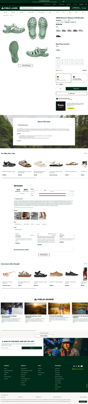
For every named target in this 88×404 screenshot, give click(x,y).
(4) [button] (70, 20)
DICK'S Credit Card (47, 4)
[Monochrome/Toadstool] (69, 30)
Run (70, 12)
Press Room (6, 378)
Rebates (39, 370)
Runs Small (32, 191)
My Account (23, 376)
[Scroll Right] (72, 239)
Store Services (23, 374)
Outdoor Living (41, 12)
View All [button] (85, 153)
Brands (5, 12)
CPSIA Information (58, 380)
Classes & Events (61, 4)
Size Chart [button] (84, 70)
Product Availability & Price (59, 378)
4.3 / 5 (73, 193)
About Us (5, 368)
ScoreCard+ (54, 4)
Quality (32, 195)
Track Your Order (24, 380)
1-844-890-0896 (63, 399)
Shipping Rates (57, 374)
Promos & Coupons (41, 372)
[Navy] (75, 30)
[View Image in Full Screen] (13, 28)
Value (32, 193)
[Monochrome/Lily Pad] (64, 30)
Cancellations (57, 372)
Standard (52, 191)
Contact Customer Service (25, 378)
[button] (25, 65)
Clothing (13, 12)
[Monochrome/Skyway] (58, 50)
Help (86, 4)
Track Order (81, 4)
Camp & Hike (31, 12)
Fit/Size (32, 189)
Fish (64, 12)
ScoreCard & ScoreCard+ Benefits (26, 370)
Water (50, 12)
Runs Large (72, 191)
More (76, 12)
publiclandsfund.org (67, 401)
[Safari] (80, 30)
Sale (83, 12)
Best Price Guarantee (58, 376)
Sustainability (6, 372)
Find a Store (75, 4)
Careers (5, 374)
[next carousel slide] (62, 1)
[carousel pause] (63, 1)
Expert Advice (68, 4)
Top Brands (40, 374)
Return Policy (57, 370)
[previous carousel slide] (25, 1)
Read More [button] (19, 140)
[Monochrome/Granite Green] (58, 30)
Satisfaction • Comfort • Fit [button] (70, 21)
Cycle (57, 12)
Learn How (70, 99)
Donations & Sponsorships (8, 370)
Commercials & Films (7, 376)
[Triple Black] (58, 36)
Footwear (22, 12)
